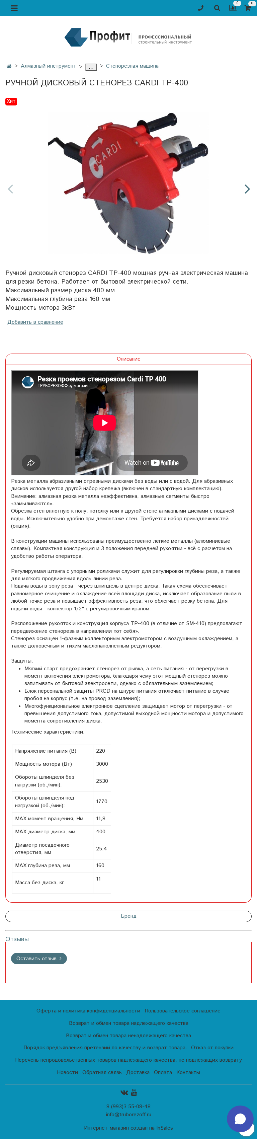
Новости (67, 1072)
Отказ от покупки (212, 1048)
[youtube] (134, 1092)
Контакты (188, 1072)
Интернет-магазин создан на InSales (128, 1128)
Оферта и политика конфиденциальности (88, 1011)
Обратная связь (102, 1072)
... (91, 67)
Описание (129, 359)
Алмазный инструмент (48, 66)
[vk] (124, 1092)
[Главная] (9, 67)
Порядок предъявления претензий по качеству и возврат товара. (105, 1048)
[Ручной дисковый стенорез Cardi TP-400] (128, 183)
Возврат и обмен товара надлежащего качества (128, 1023)
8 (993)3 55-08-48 (128, 1107)
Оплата (163, 1072)
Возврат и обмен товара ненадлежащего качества (128, 1036)
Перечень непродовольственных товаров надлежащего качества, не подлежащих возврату (128, 1060)
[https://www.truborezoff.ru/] (128, 37)
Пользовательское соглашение (183, 1011)
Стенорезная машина (132, 66)
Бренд (129, 916)
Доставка (138, 1072)
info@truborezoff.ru (128, 1115)
